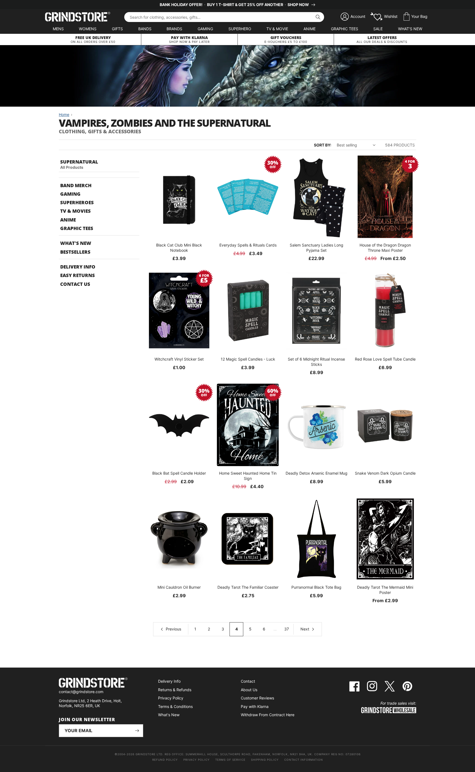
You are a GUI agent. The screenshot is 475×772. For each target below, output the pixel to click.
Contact (248, 681)
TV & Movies (75, 211)
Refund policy (165, 759)
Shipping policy (265, 759)
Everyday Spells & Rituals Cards (248, 245)
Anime (309, 28)
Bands (144, 28)
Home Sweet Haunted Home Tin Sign (248, 475)
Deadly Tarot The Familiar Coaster (247, 587)
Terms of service (230, 759)
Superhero (239, 28)
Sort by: (322, 145)
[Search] (318, 17)
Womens (87, 28)
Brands (174, 28)
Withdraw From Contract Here (267, 714)
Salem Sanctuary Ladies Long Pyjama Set (316, 247)
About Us (249, 689)
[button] (415, 16)
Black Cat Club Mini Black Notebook (179, 247)
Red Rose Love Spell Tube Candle (385, 359)
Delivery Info (77, 267)
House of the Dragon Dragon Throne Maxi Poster (385, 247)
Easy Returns (77, 275)
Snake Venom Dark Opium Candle (385, 473)
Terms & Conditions (175, 706)
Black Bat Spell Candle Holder (179, 473)
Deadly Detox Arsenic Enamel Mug (316, 473)
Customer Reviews (257, 698)
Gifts (117, 28)
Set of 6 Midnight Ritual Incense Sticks (316, 361)
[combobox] (224, 17)
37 (286, 629)
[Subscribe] (137, 730)
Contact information (303, 759)
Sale (378, 28)
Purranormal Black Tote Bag (316, 587)
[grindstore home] (101, 683)
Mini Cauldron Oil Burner (179, 587)
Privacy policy (196, 759)
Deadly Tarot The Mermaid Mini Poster (385, 589)
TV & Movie (277, 28)
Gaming (205, 28)
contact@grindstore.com (81, 691)
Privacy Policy (170, 698)
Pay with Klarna (255, 706)
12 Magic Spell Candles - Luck (248, 359)
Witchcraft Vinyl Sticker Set (179, 359)
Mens (58, 28)
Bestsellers (75, 252)
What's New (410, 28)
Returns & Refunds (174, 689)
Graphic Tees (344, 28)
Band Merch (76, 185)
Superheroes (77, 202)
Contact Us (75, 284)
